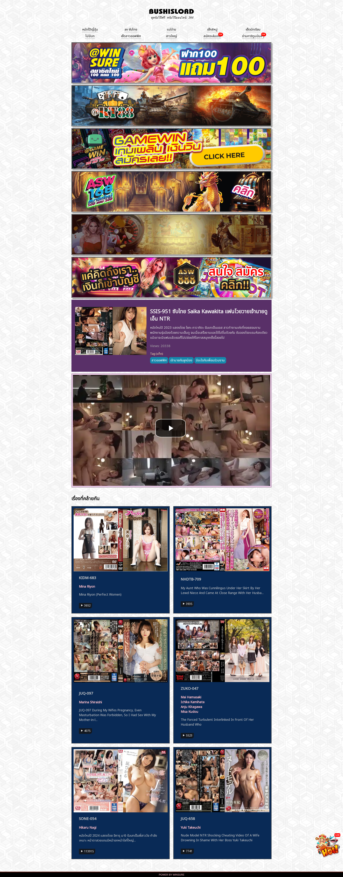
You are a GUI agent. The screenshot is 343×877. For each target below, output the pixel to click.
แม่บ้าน (171, 29)
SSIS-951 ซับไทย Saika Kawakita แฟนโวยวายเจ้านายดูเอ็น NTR (208, 314)
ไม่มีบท (90, 35)
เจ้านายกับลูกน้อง (181, 359)
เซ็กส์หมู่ (212, 29)
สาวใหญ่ (171, 35)
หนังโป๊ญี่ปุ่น (90, 29)
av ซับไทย (131, 29)
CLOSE (337, 835)
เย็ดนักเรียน (253, 29)
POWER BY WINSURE (171, 874)
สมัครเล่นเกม (212, 35)
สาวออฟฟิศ (159, 359)
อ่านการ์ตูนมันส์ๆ (253, 35)
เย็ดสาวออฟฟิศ (131, 35)
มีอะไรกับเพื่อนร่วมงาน (210, 359)
